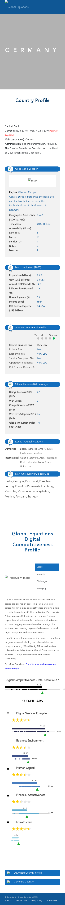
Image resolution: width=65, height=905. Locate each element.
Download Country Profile (28, 873)
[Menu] (58, 7)
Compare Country (24, 882)
